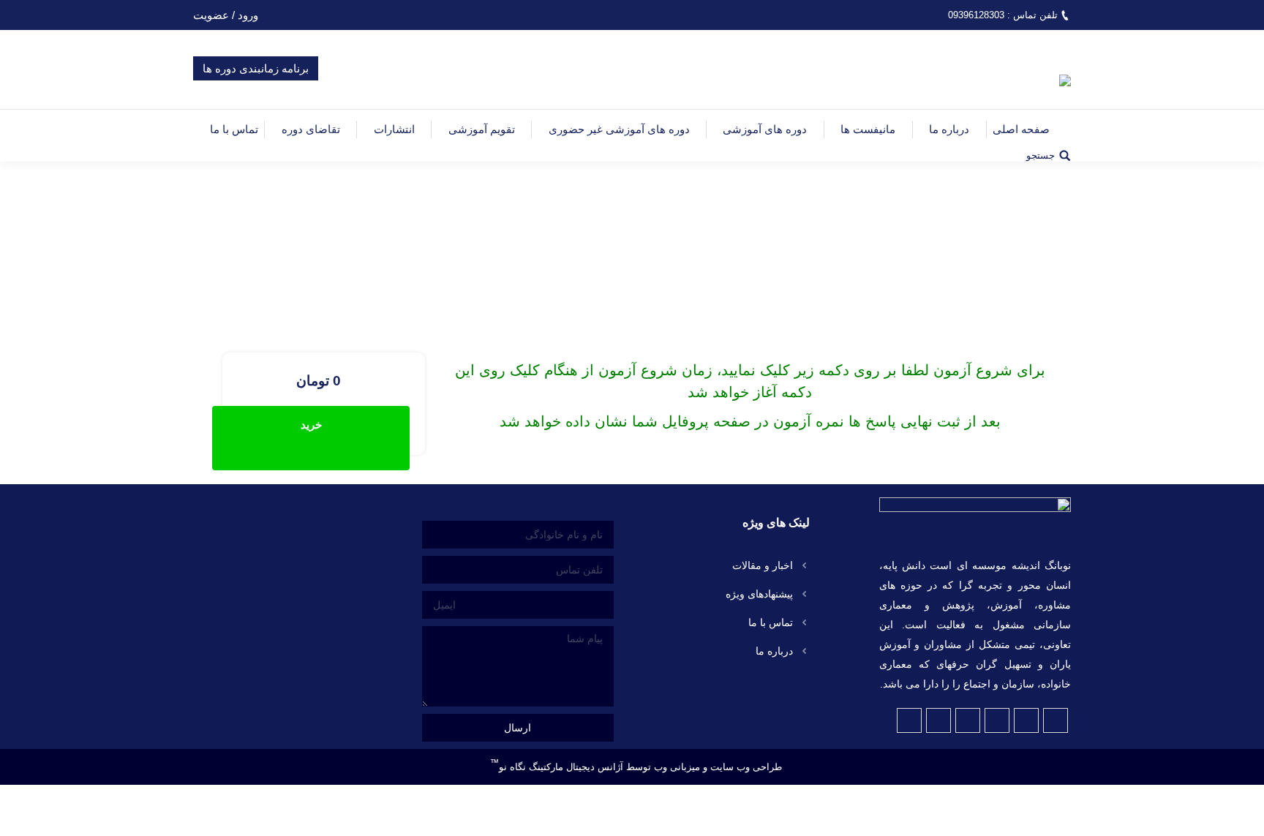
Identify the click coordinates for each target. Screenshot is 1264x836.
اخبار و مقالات (762, 565)
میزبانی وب (677, 766)
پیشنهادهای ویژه (759, 594)
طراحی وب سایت (746, 766)
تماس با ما (770, 622)
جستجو (1040, 155)
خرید (311, 424)
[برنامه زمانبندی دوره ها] (255, 87)
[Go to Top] (1240, 813)
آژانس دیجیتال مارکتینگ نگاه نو (556, 763)
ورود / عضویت (225, 15)
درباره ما (774, 651)
